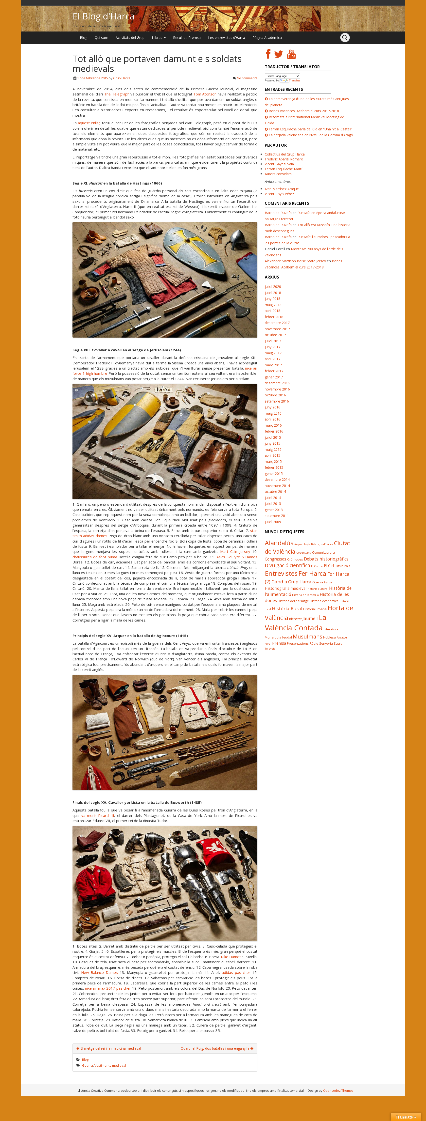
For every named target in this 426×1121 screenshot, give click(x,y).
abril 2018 (272, 310)
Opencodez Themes (338, 1090)
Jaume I (310, 618)
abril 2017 (272, 359)
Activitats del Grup (130, 37)
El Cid (329, 565)
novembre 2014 (277, 485)
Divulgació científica (287, 565)
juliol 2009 (273, 521)
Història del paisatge (293, 601)
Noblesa (329, 637)
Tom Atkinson (205, 94)
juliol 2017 (273, 341)
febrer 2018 (274, 316)
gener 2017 (274, 377)
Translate (294, 80)
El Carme (317, 566)
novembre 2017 (277, 329)
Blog (83, 37)
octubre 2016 (275, 395)
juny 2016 (272, 407)
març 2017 (273, 365)
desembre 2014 (277, 479)
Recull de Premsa (187, 37)
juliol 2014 (273, 497)
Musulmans (307, 636)
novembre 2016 (277, 389)
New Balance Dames (99, 972)
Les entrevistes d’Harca (226, 37)
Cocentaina (303, 552)
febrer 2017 (274, 371)
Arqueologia (302, 544)
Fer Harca (312, 573)
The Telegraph (116, 94)
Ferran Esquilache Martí (283, 169)
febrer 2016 (274, 431)
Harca (328, 582)
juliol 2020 (273, 286)
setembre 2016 (277, 401)
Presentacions (298, 643)
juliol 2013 (273, 503)
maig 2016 (273, 413)
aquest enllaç (89, 122)
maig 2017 (273, 353)
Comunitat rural (324, 552)
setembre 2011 (277, 515)
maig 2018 (273, 304)
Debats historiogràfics (326, 559)
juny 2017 (272, 346)
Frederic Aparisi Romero (284, 159)
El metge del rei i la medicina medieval (110, 1048)
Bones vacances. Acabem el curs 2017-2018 (304, 111)
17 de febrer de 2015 (92, 78)
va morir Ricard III (97, 815)
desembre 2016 (277, 383)
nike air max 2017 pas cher (108, 988)
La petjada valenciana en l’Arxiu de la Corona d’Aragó (311, 135)
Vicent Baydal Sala (279, 164)
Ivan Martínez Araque (282, 189)
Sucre (338, 643)
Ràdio (314, 643)
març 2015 (273, 461)
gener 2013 (274, 509)
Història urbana (315, 609)
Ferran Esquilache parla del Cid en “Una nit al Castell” (310, 129)
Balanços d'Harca (322, 544)
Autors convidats (278, 173)
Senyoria (326, 643)
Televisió (270, 648)
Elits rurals (342, 566)
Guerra (87, 1065)
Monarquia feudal (278, 637)
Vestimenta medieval (110, 1065)
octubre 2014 (275, 491)
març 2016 (273, 425)
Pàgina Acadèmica (267, 37)
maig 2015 (273, 449)
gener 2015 (274, 473)
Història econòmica (324, 601)
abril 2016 (272, 419)
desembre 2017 (277, 322)
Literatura (331, 629)
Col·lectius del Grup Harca (285, 154)
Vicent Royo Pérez (279, 193)
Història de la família (305, 595)
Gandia (279, 581)
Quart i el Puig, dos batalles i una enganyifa (215, 1048)
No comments (247, 78)
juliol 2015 (273, 437)
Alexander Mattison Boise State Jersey (295, 261)
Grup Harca (121, 78)
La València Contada (295, 622)
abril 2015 (272, 455)
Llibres (157, 37)
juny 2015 (272, 443)
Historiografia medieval (285, 588)
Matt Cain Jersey (235, 551)
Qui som (101, 37)
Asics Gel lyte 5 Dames (236, 556)
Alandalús (279, 542)
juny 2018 (272, 298)
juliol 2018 (273, 292)
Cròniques (295, 559)
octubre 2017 (275, 334)
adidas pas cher (236, 972)
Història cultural (317, 589)
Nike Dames (231, 956)
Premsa (279, 643)
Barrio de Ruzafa (278, 212)
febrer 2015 (274, 467)
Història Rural (287, 608)
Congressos (275, 559)
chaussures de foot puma (94, 556)
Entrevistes (281, 573)
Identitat (295, 619)
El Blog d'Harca (103, 16)
